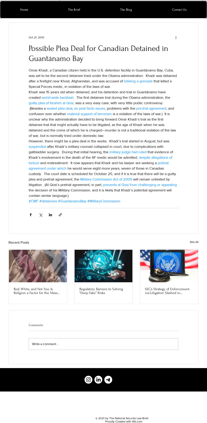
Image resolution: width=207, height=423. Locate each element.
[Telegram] (108, 380)
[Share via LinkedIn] (50, 215)
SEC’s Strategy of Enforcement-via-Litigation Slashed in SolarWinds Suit (167, 291)
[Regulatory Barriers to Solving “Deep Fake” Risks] (104, 266)
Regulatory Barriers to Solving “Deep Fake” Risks (101, 291)
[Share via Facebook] (31, 215)
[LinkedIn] (98, 380)
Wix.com (137, 421)
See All (194, 242)
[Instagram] (88, 380)
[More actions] (175, 37)
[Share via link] (60, 215)
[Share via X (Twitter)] (40, 215)
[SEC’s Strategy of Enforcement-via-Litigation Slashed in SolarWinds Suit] (169, 266)
